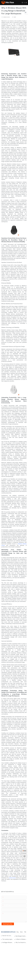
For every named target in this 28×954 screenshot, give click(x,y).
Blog (18, 932)
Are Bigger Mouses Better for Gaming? (8, 942)
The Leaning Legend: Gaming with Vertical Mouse (8, 939)
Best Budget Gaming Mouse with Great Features (21, 936)
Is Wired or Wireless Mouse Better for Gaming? (21, 939)
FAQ (25, 932)
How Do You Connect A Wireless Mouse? (7, 935)
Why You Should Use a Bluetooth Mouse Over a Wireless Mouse (21, 942)
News (21, 932)
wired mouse (12, 877)
